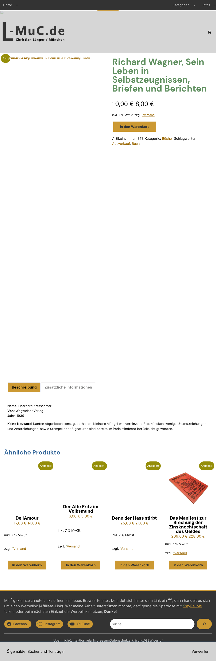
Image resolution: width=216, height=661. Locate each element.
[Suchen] (204, 624)
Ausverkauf (121, 143)
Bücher (167, 138)
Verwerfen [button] (200, 651)
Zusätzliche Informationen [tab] (68, 387)
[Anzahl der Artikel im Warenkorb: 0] (209, 31)
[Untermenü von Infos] (215, 5)
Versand (149, 115)
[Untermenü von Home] (17, 5)
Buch (136, 143)
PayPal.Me (193, 606)
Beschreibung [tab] (24, 387)
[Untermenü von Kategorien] (194, 5)
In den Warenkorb (135, 127)
